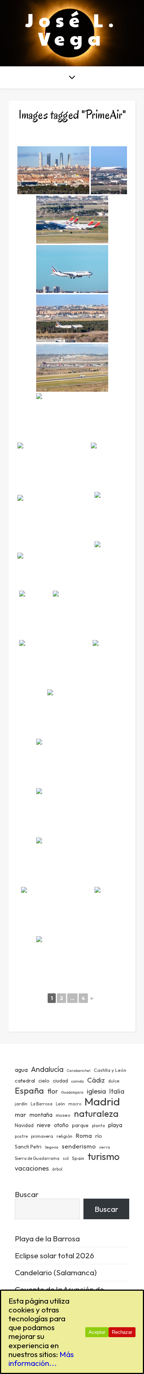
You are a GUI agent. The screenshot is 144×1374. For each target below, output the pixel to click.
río (98, 1135)
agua (21, 1069)
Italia (116, 1091)
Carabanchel (78, 1070)
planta (98, 1125)
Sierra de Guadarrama (37, 1158)
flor (52, 1091)
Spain (78, 1158)
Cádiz (96, 1080)
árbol (57, 1169)
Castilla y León (110, 1070)
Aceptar (97, 1332)
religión (64, 1136)
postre (21, 1136)
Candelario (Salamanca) (56, 1272)
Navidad (24, 1125)
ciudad (60, 1080)
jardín (21, 1103)
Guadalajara (72, 1092)
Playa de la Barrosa (47, 1238)
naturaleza (96, 1113)
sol (66, 1158)
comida (77, 1081)
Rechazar (122, 1332)
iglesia (96, 1091)
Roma (84, 1135)
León (60, 1103)
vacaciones (32, 1168)
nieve (44, 1125)
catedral (25, 1080)
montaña (41, 1114)
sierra (104, 1147)
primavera (42, 1136)
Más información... (41, 1358)
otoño (61, 1125)
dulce (113, 1081)
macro (74, 1103)
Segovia (51, 1147)
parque (80, 1125)
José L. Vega (72, 28)
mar (20, 1114)
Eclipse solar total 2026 (54, 1255)
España (29, 1090)
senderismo (79, 1146)
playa (115, 1125)
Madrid (102, 1101)
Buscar (26, 1194)
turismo (104, 1156)
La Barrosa (41, 1103)
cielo (43, 1080)
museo (63, 1115)
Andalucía (47, 1069)
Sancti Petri (28, 1146)
